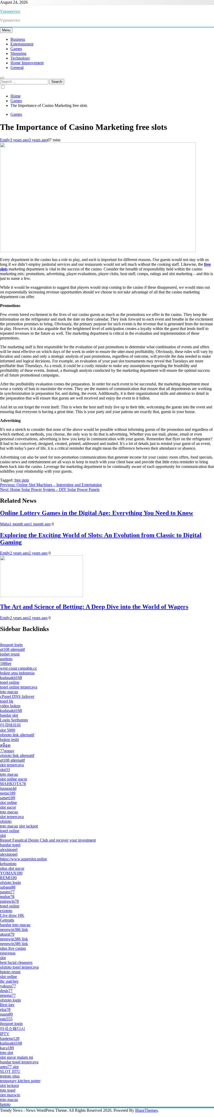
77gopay (7, 751)
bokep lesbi (9, 739)
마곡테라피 (10, 725)
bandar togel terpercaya (19, 1062)
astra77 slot (9, 1066)
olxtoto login (10, 882)
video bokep (10, 706)
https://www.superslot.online (23, 859)
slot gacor (8, 807)
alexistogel (8, 849)
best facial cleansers (16, 962)
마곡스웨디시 (12, 1028)
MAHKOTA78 (13, 784)
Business (17, 39)
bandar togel (10, 845)
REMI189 (8, 878)
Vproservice (10, 11)
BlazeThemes (146, 1110)
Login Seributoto (14, 720)
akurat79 (7, 934)
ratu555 (6, 1019)
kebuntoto (8, 863)
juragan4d (8, 788)
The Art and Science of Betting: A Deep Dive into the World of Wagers (94, 606)
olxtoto (5, 821)
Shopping (18, 53)
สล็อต (5, 745)
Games (16, 49)
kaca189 (7, 1048)
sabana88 (7, 887)
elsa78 (5, 1009)
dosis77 (6, 990)
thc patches (9, 981)
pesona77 (8, 995)
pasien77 (7, 892)
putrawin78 (9, 901)
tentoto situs (10, 1076)
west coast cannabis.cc (18, 668)
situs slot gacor (12, 868)
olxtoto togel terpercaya (19, 967)
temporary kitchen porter (20, 1081)
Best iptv (7, 1005)
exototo (6, 910)
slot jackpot (28, 826)
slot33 (5, 769)
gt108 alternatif (12, 649)
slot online (8, 802)
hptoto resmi (10, 972)
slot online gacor (13, 779)
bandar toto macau (15, 925)
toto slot (6, 1052)
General (16, 67)
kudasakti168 (11, 677)
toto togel (7, 1090)
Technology (20, 58)
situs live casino (13, 948)
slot (3, 835)
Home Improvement (27, 63)
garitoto (6, 659)
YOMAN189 (11, 873)
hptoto (5, 1104)
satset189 (7, 798)
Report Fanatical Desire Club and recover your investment (48, 840)
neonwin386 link (14, 929)
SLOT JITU (10, 1071)
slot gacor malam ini (16, 1057)
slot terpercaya (12, 765)
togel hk (6, 701)
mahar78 (7, 896)
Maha (4, 524)
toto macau (9, 692)
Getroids (7, 920)
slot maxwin (10, 1095)
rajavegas (7, 953)
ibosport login (11, 645)
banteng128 (9, 1038)
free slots (21, 480)
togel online (9, 682)
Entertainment (21, 44)
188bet (5, 663)
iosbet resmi (10, 654)
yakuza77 (8, 986)
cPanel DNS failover (17, 696)
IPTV (4, 1034)
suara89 (6, 1014)
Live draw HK (12, 915)
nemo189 (7, 793)
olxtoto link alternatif (17, 735)
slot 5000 (7, 730)
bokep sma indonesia (17, 673)
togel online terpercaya (18, 687)
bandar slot (9, 715)
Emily (5, 140)
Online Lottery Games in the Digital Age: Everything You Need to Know (96, 513)
